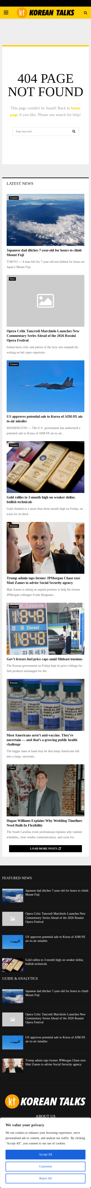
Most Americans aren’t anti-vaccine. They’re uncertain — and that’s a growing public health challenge (42, 739)
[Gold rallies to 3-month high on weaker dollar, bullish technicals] (45, 467)
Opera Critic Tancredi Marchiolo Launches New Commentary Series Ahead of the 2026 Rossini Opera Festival (43, 335)
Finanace (14, 198)
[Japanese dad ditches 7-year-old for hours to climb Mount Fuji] (45, 220)
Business (14, 526)
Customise (45, 1166)
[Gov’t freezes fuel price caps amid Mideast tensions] (45, 629)
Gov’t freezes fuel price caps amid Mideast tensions (44, 659)
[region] (45, 1153)
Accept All (45, 1154)
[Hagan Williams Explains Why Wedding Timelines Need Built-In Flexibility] (45, 790)
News (12, 279)
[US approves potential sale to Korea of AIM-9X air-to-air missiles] (45, 386)
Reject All (45, 1178)
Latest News (20, 183)
